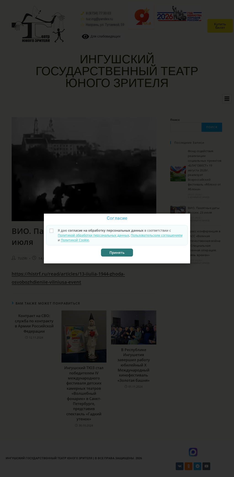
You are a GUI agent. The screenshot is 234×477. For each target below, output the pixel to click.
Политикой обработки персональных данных (93, 235)
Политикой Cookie (75, 240)
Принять (117, 252)
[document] (117, 238)
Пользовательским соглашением (156, 235)
